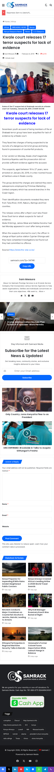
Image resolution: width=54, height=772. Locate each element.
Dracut (17, 720)
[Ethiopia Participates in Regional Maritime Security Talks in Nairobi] (14, 634)
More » (42, 291)
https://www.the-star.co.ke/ (21, 250)
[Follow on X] (16, 54)
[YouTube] (32, 295)
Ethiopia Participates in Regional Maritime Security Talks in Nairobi (13, 645)
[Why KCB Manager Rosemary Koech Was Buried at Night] (40, 600)
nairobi (15, 734)
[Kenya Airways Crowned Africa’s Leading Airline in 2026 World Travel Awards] (40, 569)
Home (7, 21)
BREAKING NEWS (19, 27)
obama (23, 734)
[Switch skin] (46, 6)
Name (5, 504)
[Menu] (3, 6)
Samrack (44, 750)
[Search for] (50, 6)
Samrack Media (32, 754)
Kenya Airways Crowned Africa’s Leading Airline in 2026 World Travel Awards (39, 583)
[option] (27, 316)
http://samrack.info (30, 720)
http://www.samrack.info (12, 725)
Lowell (20, 729)
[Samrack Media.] (17, 5)
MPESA (6, 734)
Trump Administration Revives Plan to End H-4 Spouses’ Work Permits (26, 323)
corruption (7, 720)
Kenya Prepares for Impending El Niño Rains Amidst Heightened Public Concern (13, 583)
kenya (33, 725)
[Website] (21, 295)
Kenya (32, 27)
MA (28, 729)
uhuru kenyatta (37, 738)
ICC (26, 725)
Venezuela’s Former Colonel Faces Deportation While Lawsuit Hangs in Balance (37, 648)
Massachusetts (38, 729)
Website (5, 526)
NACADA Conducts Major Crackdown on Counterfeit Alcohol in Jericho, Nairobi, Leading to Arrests (14, 614)
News (27, 31)
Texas (18, 738)
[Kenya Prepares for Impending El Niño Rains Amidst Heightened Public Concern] (14, 569)
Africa (13, 21)
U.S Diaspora (38, 31)
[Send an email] (17, 54)
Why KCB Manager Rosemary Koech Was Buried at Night (38, 612)
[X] (25, 295)
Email (5, 515)
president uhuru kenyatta (39, 734)
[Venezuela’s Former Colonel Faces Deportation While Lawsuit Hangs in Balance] (40, 634)
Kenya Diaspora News (13, 31)
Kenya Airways (8, 729)
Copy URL (27, 266)
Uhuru (26, 738)
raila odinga (7, 738)
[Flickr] (28, 295)
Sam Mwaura (9, 54)
